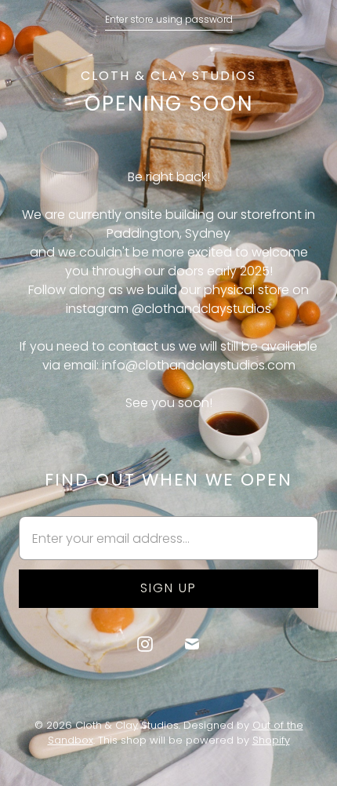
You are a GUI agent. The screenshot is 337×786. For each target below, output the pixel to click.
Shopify (271, 740)
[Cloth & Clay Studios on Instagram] (145, 644)
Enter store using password (169, 19)
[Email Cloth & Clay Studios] (192, 644)
